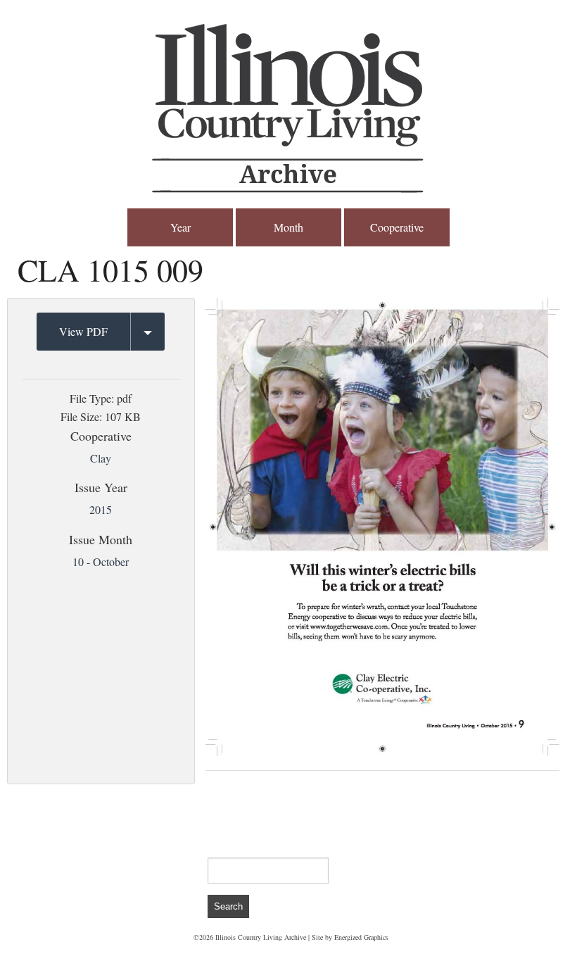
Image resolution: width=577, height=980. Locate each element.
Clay (100, 458)
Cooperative (397, 227)
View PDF (83, 331)
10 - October (100, 561)
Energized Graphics (361, 937)
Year (180, 227)
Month (288, 227)
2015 (100, 509)
